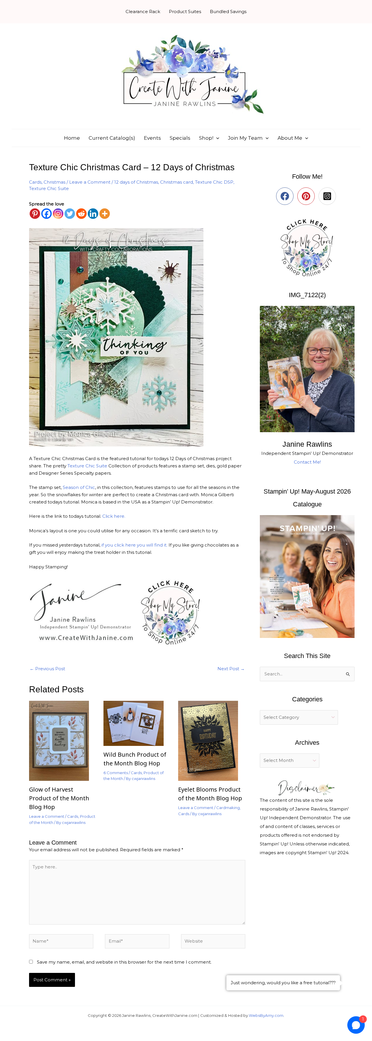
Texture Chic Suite (49, 188)
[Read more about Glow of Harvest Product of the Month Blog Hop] (62, 740)
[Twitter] (70, 213)
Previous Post (47, 668)
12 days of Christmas (136, 182)
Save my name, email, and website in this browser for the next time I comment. (124, 962)
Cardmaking (228, 807)
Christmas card (176, 182)
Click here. (113, 516)
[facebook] (286, 196)
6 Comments (115, 772)
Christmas (54, 182)
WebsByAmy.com (266, 1015)
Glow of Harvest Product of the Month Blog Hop (59, 798)
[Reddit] (81, 213)
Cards (35, 182)
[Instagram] (58, 213)
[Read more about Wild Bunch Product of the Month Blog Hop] (137, 723)
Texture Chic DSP (214, 182)
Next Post (231, 668)
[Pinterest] (35, 213)
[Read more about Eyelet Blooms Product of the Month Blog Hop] (211, 740)
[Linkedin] (93, 213)
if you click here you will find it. (134, 545)
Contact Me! (307, 462)
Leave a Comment (89, 182)
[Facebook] (46, 213)
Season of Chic (79, 487)
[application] (216, 138)
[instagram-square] (329, 196)
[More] (104, 213)
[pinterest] (307, 196)
